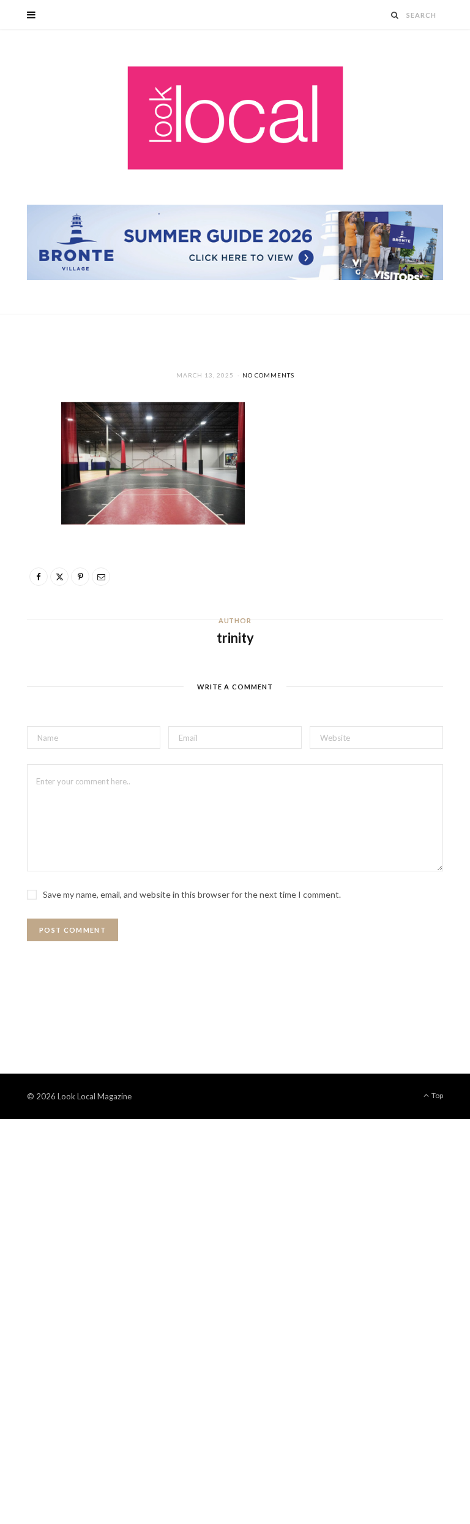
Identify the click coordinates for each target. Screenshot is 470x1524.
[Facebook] (21, 451)
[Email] (21, 545)
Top (436, 1095)
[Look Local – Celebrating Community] (235, 118)
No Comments (268, 375)
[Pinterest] (21, 513)
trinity (235, 637)
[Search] (395, 15)
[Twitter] (21, 482)
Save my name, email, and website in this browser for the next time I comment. (192, 894)
